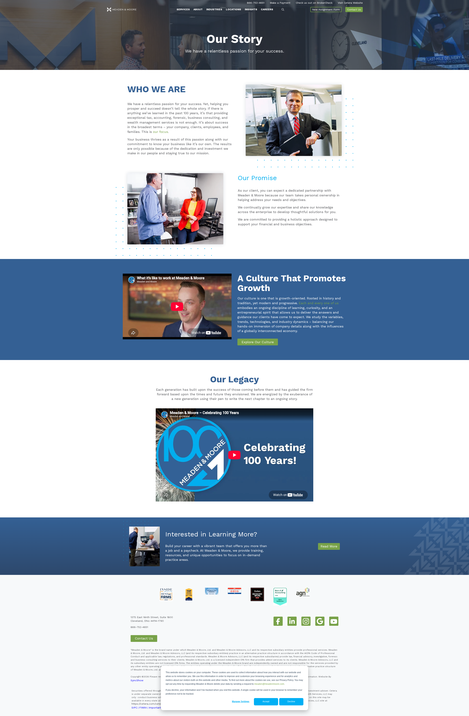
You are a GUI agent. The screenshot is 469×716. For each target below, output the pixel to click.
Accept (266, 701)
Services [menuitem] (183, 9)
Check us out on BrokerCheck (314, 2)
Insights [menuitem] (251, 9)
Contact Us (354, 9)
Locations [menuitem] (233, 9)
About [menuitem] (198, 9)
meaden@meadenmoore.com (269, 684)
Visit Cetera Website (350, 2)
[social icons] (278, 621)
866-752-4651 (255, 2)
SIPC (134, 707)
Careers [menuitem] (267, 9)
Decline (291, 701)
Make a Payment (280, 2)
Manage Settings (240, 701)
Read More (329, 546)
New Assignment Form (326, 9)
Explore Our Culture (258, 342)
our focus (160, 132)
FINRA (143, 707)
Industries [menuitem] (214, 9)
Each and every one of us (319, 303)
